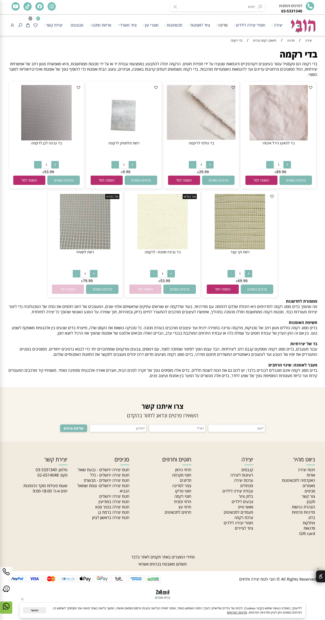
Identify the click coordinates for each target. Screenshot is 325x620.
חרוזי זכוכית (182, 501)
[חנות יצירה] (303, 24)
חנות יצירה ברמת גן (113, 512)
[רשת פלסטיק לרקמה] (124, 138)
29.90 (204, 171)
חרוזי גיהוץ (183, 469)
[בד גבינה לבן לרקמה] (46, 138)
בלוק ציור (246, 496)
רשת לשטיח (85, 251)
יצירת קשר (54, 25)
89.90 (281, 171)
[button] (261, 180)
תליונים (185, 480)
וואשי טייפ (245, 507)
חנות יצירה (306, 469)
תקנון (311, 501)
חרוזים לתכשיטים (178, 512)
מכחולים (246, 485)
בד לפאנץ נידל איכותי (278, 142)
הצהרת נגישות (303, 507)
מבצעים (77, 25)
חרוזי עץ (185, 507)
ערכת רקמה (243, 517)
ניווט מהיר (304, 459)
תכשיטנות (174, 25)
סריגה (223, 25)
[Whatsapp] (6, 611)
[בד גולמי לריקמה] (201, 138)
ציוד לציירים (244, 528)
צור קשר (308, 496)
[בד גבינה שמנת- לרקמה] (162, 247)
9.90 (126, 171)
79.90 (88, 280)
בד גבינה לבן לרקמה (46, 142)
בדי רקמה (298, 54)
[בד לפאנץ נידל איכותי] (278, 138)
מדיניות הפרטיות (237, 612)
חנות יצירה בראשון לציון (110, 517)
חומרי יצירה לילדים (250, 25)
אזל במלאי (190, 196)
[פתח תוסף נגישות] (320, 576)
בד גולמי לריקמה (201, 142)
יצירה (278, 25)
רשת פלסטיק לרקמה (124, 142)
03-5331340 (46, 469)
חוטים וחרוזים (176, 459)
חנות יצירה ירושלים (114, 496)
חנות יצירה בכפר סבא (112, 507)
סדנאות (309, 528)
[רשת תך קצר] (240, 247)
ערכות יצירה (243, 480)
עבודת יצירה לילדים (237, 491)
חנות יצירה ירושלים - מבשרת (106, 480)
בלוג (311, 517)
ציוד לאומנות (200, 25)
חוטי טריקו (183, 491)
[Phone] (6, 576)
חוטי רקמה (182, 496)
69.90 (243, 280)
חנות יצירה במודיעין (114, 501)
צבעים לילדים (242, 501)
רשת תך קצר (240, 251)
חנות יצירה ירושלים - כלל (109, 475)
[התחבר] (12, 25)
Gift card (307, 533)
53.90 (49, 171)
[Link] (6, 593)
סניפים (310, 491)
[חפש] (20, 25)
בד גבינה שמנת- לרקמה (163, 251)
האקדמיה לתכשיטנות (298, 480)
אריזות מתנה (101, 25)
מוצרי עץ (152, 25)
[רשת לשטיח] (85, 247)
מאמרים (309, 485)
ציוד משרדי (128, 25)
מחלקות (309, 522)
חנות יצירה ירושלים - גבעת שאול (103, 469)
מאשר (34, 610)
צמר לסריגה (181, 485)
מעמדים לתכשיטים (238, 512)
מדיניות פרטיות (303, 512)
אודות (311, 475)
